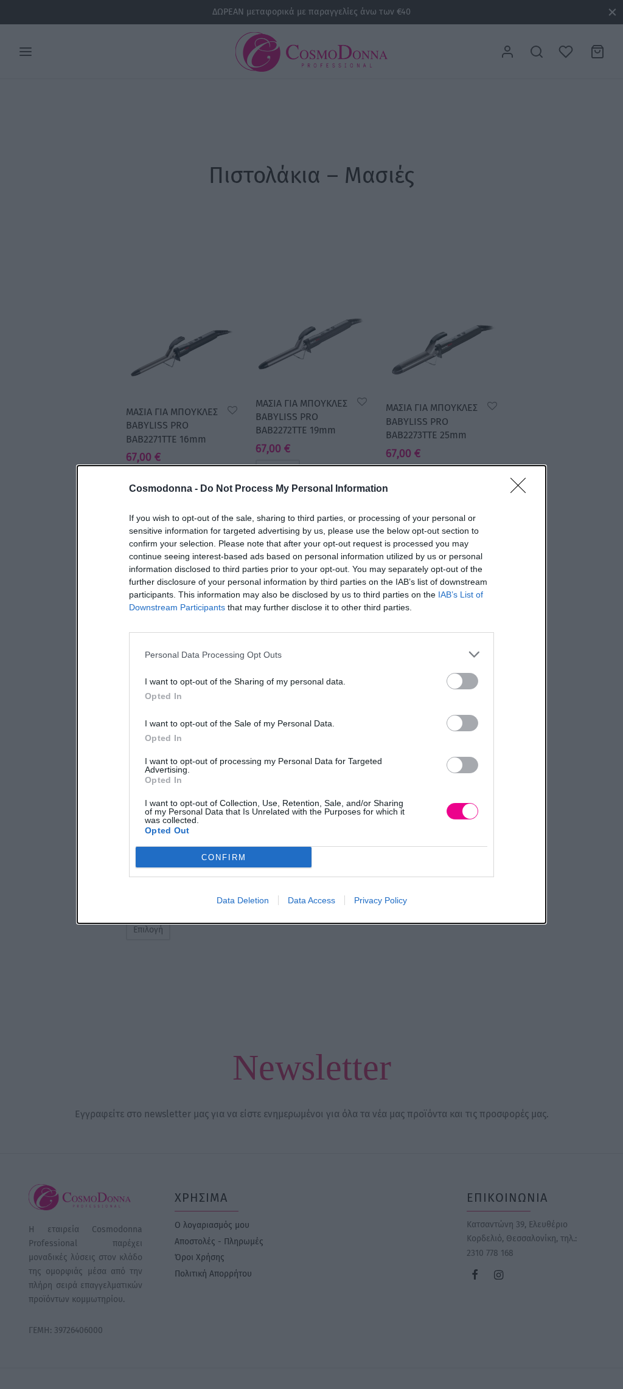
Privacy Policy (380, 900)
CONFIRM (223, 857)
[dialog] (311, 694)
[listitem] (311, 654)
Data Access (311, 900)
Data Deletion (243, 900)
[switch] (462, 681)
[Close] (522, 489)
